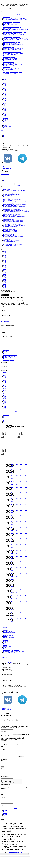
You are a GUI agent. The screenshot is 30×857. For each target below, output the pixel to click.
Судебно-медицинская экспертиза (11, 68)
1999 (4, 114)
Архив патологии (7, 23)
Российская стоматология (9, 63)
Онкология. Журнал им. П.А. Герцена (12, 52)
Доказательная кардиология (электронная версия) (15, 38)
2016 (4, 93)
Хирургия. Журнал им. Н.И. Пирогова (12, 72)
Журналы (5, 118)
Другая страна (6, 816)
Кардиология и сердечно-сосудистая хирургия (14, 44)
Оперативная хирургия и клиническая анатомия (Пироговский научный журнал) (14, 54)
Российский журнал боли (9, 65)
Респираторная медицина (9, 60)
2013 (4, 96)
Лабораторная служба (8, 47)
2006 (4, 105)
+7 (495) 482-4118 (7, 661)
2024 (4, 83)
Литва (4, 815)
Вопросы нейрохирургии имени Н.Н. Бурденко (14, 32)
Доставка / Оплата (7, 126)
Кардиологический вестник (10, 43)
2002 (4, 110)
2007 (4, 104)
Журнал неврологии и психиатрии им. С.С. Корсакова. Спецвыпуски (11, 41)
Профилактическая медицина (10, 59)
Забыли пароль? (4, 765)
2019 (4, 89)
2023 (4, 84)
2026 (4, 80)
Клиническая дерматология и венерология (13, 45)
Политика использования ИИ (10, 355)
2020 (4, 88)
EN (4, 135)
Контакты (5, 127)
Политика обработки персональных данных (13, 651)
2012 (4, 98)
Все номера (6, 415)
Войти (2, 767)
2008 (4, 103)
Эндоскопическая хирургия (9, 73)
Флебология (6, 70)
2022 (4, 85)
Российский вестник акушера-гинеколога (13, 64)
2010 (4, 100)
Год (14, 247)
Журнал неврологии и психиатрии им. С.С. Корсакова (16, 39)
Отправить (21, 756)
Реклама (5, 125)
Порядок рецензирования (9, 356)
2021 (4, 86)
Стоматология (6, 67)
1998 (4, 115)
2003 (4, 109)
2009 (4, 101)
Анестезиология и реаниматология (11, 22)
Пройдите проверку (17, 734)
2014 (4, 95)
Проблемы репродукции (9, 57)
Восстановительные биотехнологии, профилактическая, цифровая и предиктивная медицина (14, 34)
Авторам (5, 352)
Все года (3, 77)
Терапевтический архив (9, 69)
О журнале (6, 350)
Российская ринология (8, 62)
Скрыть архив (4, 362)
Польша (5, 814)
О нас (4, 124)
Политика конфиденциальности (11, 650)
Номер (15, 411)
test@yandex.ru (5, 717)
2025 (4, 82)
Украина (5, 813)
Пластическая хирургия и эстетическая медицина (15, 55)
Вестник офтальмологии (9, 25)
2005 (4, 106)
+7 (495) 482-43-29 (5, 174)
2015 (4, 94)
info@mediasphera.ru (8, 152)
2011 (4, 99)
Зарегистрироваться (5, 784)
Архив (4, 120)
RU (14, 132)
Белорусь (5, 811)
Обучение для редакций (9, 652)
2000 (4, 113)
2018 (4, 90)
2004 (4, 108)
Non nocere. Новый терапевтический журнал (14, 18)
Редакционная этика (8, 353)
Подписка (5, 119)
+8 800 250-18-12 (7, 666)
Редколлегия (6, 351)
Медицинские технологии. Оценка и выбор (13, 48)
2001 (4, 111)
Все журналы (17, 14)
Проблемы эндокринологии (10, 58)
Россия (15, 808)
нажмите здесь (15, 852)
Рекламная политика (8, 357)
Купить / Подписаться (8, 360)
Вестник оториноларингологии (10, 24)
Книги (4, 121)
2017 (4, 91)
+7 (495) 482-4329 (7, 662)
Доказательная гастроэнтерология (11, 37)
